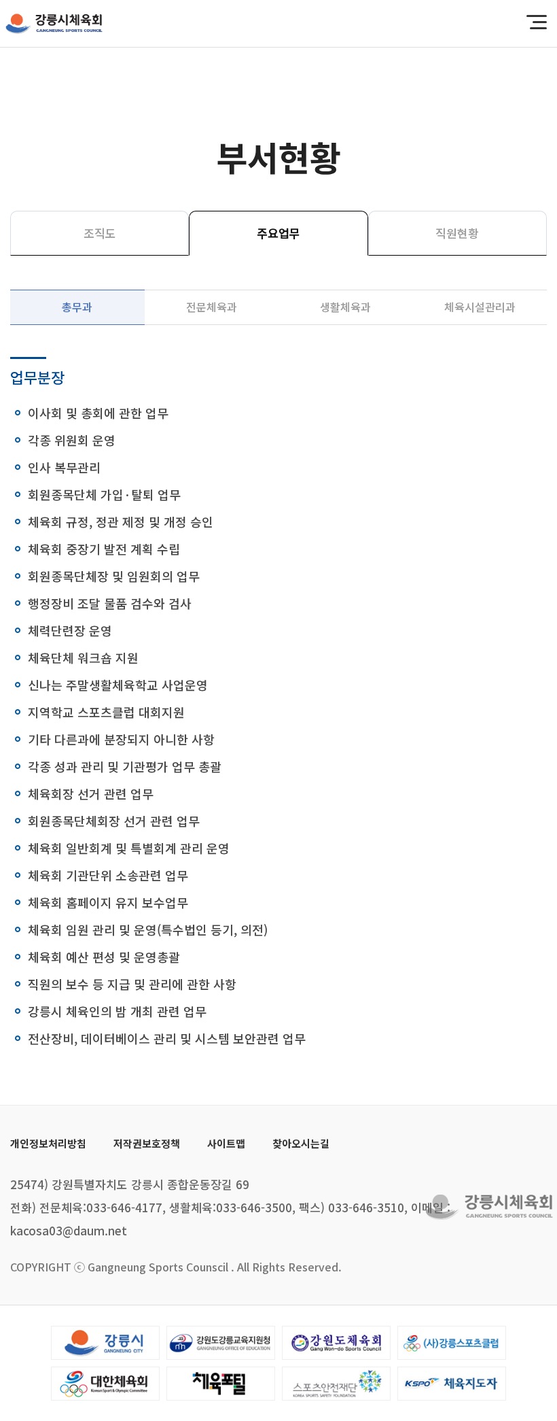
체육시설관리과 (480, 306)
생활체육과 (345, 306)
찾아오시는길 (300, 1143)
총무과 (77, 306)
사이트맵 (226, 1143)
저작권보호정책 (146, 1143)
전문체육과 (211, 306)
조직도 (100, 232)
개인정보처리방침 (48, 1143)
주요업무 (278, 232)
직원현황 (457, 232)
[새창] (105, 1343)
